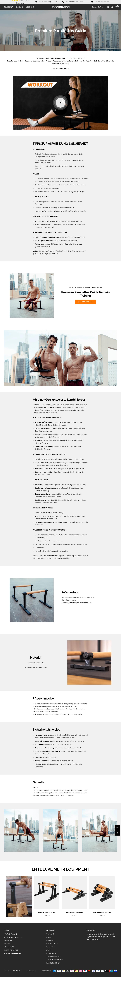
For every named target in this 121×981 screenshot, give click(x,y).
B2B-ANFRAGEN (52, 944)
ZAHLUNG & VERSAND (54, 960)
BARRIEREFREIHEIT (53, 963)
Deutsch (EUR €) (97, 7)
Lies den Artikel (85, 302)
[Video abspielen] (60, 103)
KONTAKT (7, 944)
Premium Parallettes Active (102, 912)
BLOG (48, 937)
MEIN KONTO (8, 940)
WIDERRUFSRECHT (53, 956)
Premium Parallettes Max (46, 912)
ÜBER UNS (30, 7)
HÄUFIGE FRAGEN (10, 934)
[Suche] (108, 7)
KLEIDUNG (19, 7)
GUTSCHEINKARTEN (11, 950)
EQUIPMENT (8, 7)
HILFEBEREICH (9, 947)
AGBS (48, 950)
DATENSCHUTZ (52, 953)
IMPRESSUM (50, 947)
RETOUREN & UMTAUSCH (13, 937)
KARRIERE (50, 940)
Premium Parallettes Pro (74, 912)
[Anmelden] (112, 7)
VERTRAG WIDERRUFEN (12, 953)
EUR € (7, 970)
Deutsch (15, 970)
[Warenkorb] (116, 7)
